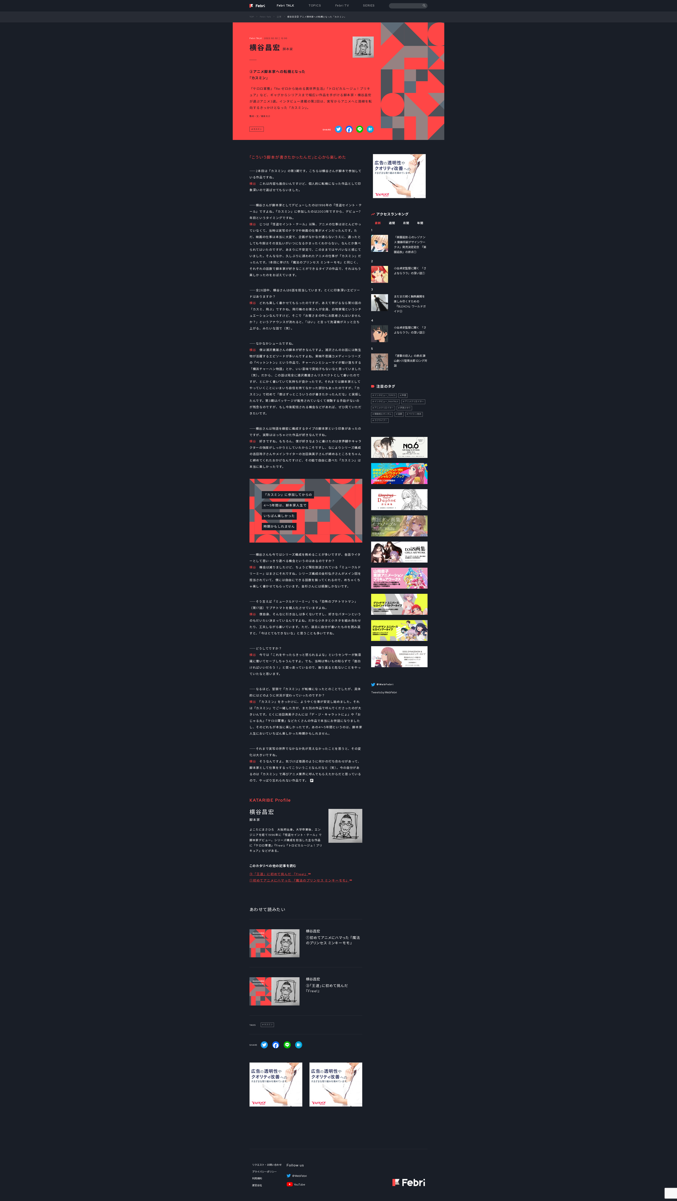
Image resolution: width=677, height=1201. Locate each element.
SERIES (369, 5)
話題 (400, 414)
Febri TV (342, 5)
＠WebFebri (299, 1176)
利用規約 (257, 1178)
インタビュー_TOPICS (384, 395)
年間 (420, 223)
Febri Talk (265, 16)
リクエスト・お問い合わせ (267, 1164)
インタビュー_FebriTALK (386, 401)
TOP (251, 16)
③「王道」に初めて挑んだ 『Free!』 (278, 874)
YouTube (299, 1184)
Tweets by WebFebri (384, 692)
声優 (404, 395)
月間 (406, 223)
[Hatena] (370, 129)
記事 (279, 16)
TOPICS (315, 5)
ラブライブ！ (380, 420)
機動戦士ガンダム (382, 414)
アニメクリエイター (414, 401)
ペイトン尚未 (415, 414)
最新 (378, 223)
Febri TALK (285, 5)
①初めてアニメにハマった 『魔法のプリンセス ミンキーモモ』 (299, 880)
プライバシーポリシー (264, 1171)
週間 (392, 223)
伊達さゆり (405, 407)
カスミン (257, 129)
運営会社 (257, 1185)
